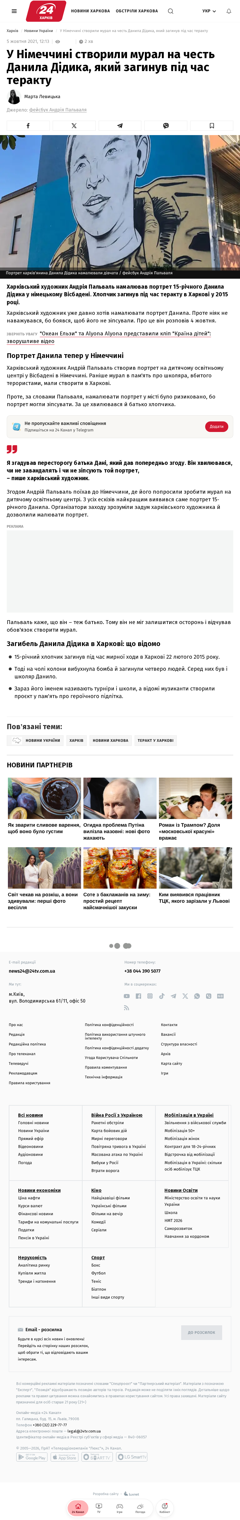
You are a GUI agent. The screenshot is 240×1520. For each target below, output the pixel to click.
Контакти (169, 1025)
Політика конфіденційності (109, 1025)
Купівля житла (32, 1273)
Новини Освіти (181, 1190)
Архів (165, 1054)
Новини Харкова (90, 11)
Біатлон (98, 1289)
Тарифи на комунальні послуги (48, 1222)
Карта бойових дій (109, 1130)
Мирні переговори (109, 1138)
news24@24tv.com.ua (32, 971)
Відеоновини (30, 1146)
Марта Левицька (42, 97)
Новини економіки (39, 1190)
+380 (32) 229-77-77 (50, 1425)
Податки (26, 1230)
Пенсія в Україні (33, 1237)
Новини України (39, 31)
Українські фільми (108, 1205)
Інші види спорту (107, 1297)
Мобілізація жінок (181, 1138)
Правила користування (29, 1083)
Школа (170, 1212)
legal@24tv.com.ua (84, 1431)
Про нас (16, 1025)
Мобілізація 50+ (179, 1130)
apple (64, 1457)
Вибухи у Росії (104, 1162)
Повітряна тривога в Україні (118, 1146)
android (32, 1457)
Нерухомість (32, 1257)
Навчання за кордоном (186, 1236)
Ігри (164, 1073)
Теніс (96, 1281)
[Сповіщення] (229, 11)
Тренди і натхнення (37, 1281)
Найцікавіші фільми (110, 1198)
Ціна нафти (29, 1198)
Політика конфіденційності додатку (117, 1048)
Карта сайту (171, 1064)
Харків (13, 31)
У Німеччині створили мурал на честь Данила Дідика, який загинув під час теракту (134, 31)
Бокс (95, 1265)
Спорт (98, 1257)
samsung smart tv (132, 1457)
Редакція (17, 1035)
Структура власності (179, 1044)
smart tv (97, 1457)
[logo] (46, 11)
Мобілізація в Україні (189, 1115)
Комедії (98, 1222)
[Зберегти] (212, 125)
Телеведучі (18, 1064)
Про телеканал (22, 1054)
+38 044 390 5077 (142, 971)
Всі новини (30, 1115)
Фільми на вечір (107, 1213)
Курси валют (30, 1205)
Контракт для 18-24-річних (189, 1146)
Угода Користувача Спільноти (111, 1058)
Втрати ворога (105, 1170)
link (126, 996)
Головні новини (33, 1122)
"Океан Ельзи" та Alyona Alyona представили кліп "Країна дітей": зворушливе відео (109, 337)
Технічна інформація (103, 1077)
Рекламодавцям (23, 1073)
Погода (25, 1162)
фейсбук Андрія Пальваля (58, 110)
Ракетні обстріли (107, 1122)
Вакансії (168, 1035)
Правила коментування (106, 1068)
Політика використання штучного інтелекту (115, 1036)
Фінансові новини (35, 1213)
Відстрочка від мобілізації (189, 1154)
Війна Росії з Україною (117, 1115)
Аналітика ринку (34, 1265)
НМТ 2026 (173, 1220)
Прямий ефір (31, 1138)
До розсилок (201, 1333)
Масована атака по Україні (117, 1154)
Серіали (99, 1230)
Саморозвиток (178, 1228)
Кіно (96, 1190)
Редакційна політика (27, 1044)
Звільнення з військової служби (195, 1122)
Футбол (98, 1273)
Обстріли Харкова (137, 11)
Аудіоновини (30, 1154)
